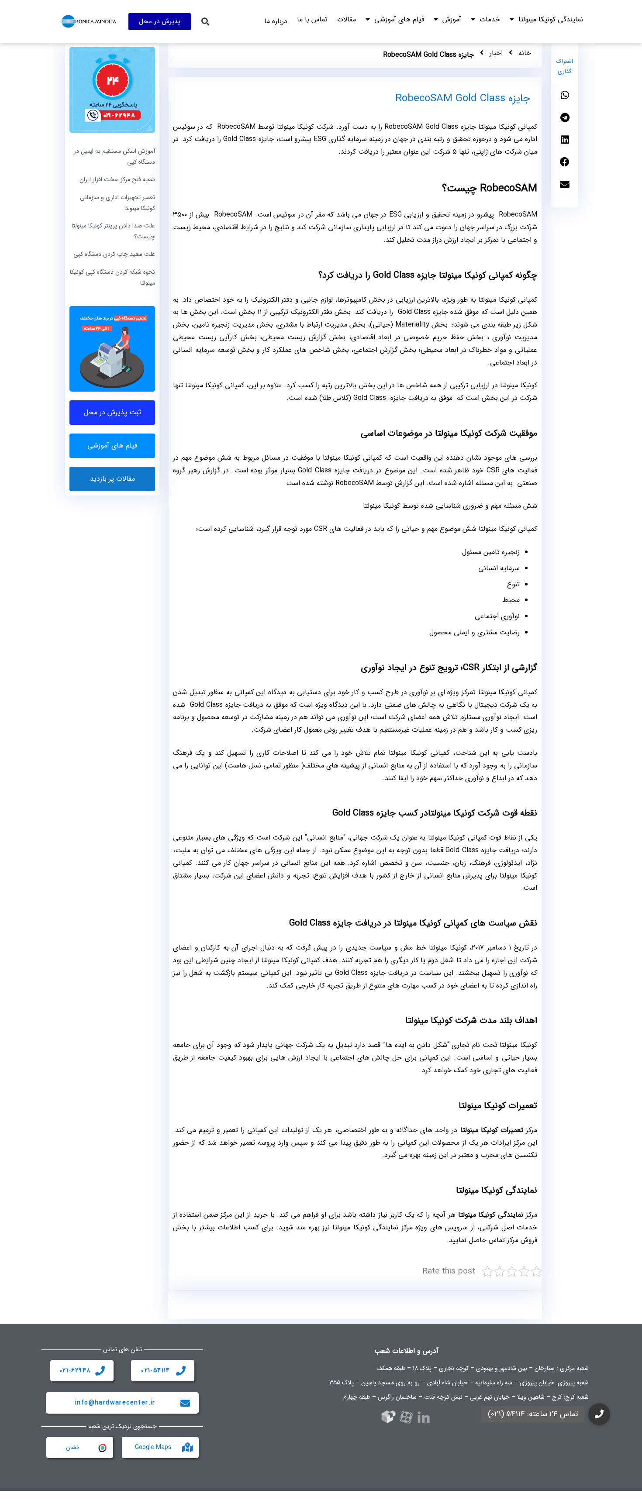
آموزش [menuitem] (451, 19)
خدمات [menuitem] (490, 19)
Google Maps (153, 1447)
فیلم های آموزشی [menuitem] (399, 19)
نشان (72, 1447)
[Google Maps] (187, 1447)
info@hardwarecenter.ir (115, 1403)
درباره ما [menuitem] (275, 21)
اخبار (496, 53)
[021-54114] (181, 1371)
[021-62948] (100, 1371)
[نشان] (102, 1447)
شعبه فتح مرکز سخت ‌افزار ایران (117, 179)
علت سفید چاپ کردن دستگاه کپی (114, 254)
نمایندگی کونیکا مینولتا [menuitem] (550, 19)
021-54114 (155, 1370)
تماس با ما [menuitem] (312, 19)
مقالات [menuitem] (346, 19)
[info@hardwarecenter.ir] (185, 1403)
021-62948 (75, 1370)
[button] (205, 21)
